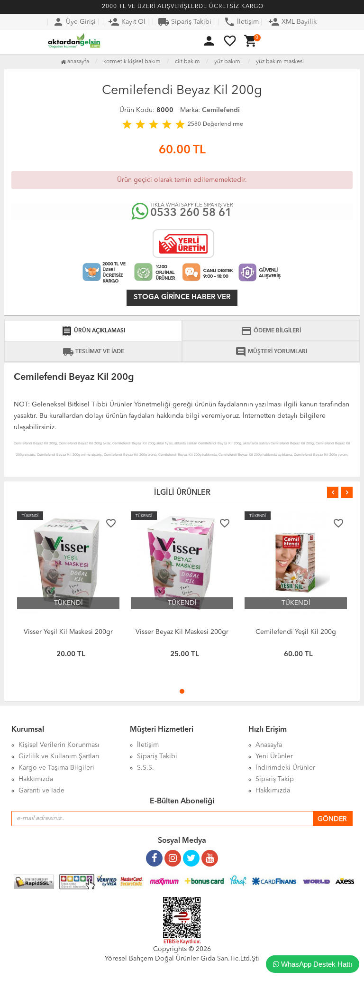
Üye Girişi (74, 22)
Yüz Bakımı (228, 62)
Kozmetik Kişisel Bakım (132, 62)
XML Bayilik (292, 22)
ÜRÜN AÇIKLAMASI (93, 331)
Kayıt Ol (127, 22)
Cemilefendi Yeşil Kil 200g (295, 632)
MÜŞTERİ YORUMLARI (271, 352)
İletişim (241, 22)
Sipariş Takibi (184, 22)
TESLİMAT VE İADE (93, 352)
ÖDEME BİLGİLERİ (271, 331)
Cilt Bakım (187, 62)
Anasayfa (77, 62)
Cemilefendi (221, 110)
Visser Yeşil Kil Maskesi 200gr (68, 632)
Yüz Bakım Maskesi (280, 62)
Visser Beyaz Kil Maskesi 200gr (182, 632)
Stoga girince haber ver (182, 297)
